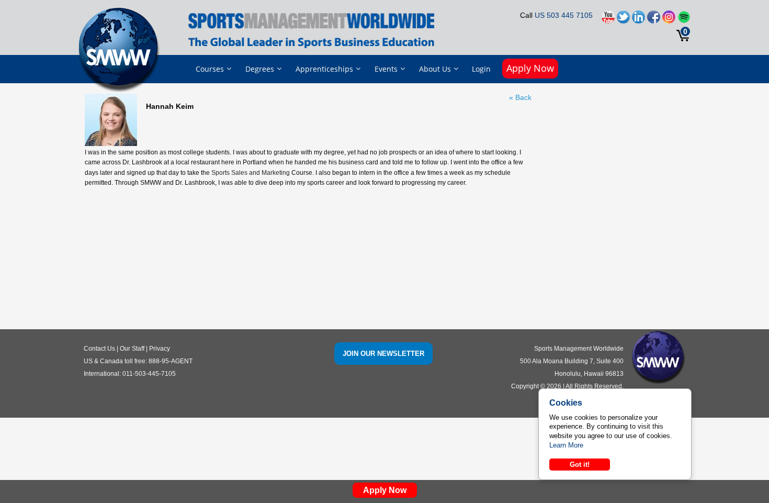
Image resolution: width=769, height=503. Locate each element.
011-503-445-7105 (149, 373)
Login (481, 69)
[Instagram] (668, 19)
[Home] (121, 49)
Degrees (259, 69)
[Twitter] (623, 19)
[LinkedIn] (638, 19)
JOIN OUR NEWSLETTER (383, 353)
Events (386, 69)
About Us (435, 69)
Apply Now (530, 68)
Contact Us (99, 348)
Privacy (159, 348)
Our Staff (132, 348)
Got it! (580, 464)
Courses (210, 69)
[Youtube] (608, 19)
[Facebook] (653, 19)
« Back (520, 97)
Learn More (566, 445)
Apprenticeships (324, 69)
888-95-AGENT (171, 361)
